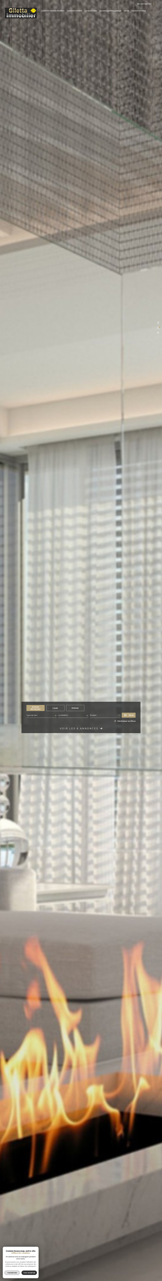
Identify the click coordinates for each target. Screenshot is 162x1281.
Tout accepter (29, 1273)
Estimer (75, 708)
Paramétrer (12, 1273)
